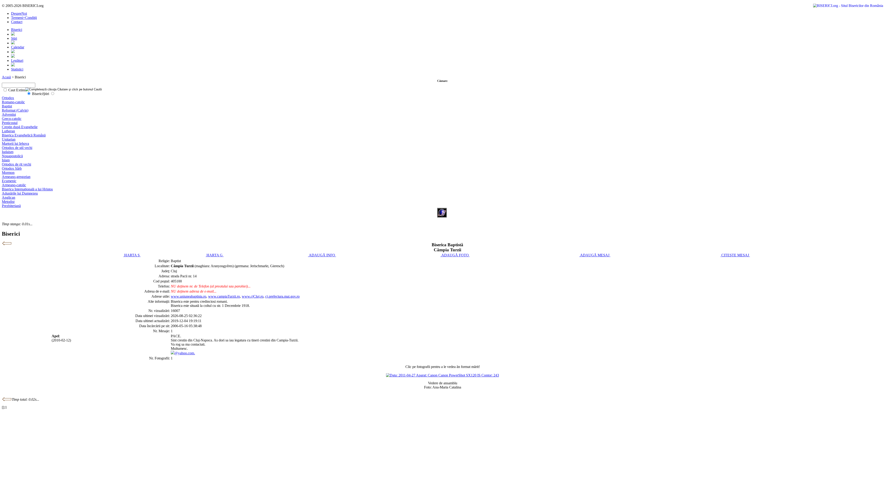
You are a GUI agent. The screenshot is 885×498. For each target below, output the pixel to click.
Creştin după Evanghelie (20, 127)
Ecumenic (9, 181)
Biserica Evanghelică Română (24, 135)
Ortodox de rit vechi (16, 164)
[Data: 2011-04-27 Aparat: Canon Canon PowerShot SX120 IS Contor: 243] (442, 375)
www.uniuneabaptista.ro (188, 296)
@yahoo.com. (184, 353)
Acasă (6, 77)
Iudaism (7, 152)
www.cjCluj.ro (252, 296)
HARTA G (215, 255)
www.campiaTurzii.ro (224, 296)
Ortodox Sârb (12, 168)
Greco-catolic (11, 119)
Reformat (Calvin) (15, 110)
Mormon (8, 173)
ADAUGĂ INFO (322, 255)
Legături (17, 60)
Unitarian (8, 139)
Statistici (17, 69)
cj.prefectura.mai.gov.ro (282, 296)
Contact (16, 22)
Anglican (8, 197)
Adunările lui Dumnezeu (20, 193)
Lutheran (8, 131)
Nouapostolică (12, 156)
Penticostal (10, 123)
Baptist (7, 106)
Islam (6, 160)
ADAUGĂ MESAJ (594, 255)
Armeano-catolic (14, 185)
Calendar (17, 47)
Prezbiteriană (11, 206)
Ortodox (8, 98)
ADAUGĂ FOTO (455, 255)
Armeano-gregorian (16, 177)
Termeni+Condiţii (24, 18)
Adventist (9, 114)
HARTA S (132, 255)
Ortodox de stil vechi (17, 148)
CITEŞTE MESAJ (735, 255)
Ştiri (14, 38)
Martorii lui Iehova (15, 143)
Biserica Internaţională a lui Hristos (27, 189)
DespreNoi (19, 13)
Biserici (16, 30)
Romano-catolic (13, 102)
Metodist (8, 202)
